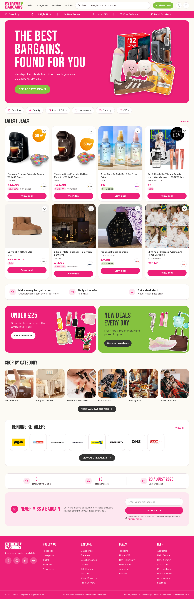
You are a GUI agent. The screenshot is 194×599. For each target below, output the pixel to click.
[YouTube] (33, 560)
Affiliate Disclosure (181, 595)
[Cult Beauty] (116, 442)
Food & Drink (59, 110)
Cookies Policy (145, 595)
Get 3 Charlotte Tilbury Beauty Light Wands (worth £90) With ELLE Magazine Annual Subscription (164, 176)
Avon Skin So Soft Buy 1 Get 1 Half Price (119, 175)
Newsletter (49, 569)
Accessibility (163, 578)
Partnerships (164, 569)
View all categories (95, 409)
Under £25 (101, 14)
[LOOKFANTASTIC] (77, 442)
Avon (103, 180)
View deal (27, 196)
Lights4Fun (59, 258)
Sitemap (161, 582)
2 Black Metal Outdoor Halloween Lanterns (73, 253)
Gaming (107, 110)
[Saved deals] (186, 5)
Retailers (56, 5)
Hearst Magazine (154, 180)
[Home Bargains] (137, 261)
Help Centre (163, 555)
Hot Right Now (43, 14)
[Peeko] (18, 442)
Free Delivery (130, 14)
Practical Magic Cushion (114, 252)
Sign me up (154, 510)
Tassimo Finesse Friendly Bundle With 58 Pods (25, 175)
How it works (164, 560)
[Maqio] (156, 442)
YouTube (47, 564)
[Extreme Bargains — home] (14, 5)
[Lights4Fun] (90, 264)
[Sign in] (179, 5)
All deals (123, 569)
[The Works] (97, 442)
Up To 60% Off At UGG (19, 252)
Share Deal (165, 5)
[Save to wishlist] (44, 130)
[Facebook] (8, 560)
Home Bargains (107, 255)
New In (85, 573)
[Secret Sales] (57, 442)
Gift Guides (87, 569)
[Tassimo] (43, 186)
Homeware (85, 110)
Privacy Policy (135, 519)
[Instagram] (16, 560)
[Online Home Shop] (136, 442)
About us (162, 550)
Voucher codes (89, 560)
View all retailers (95, 457)
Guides (69, 5)
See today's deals (32, 89)
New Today (73, 14)
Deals (29, 5)
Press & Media (164, 573)
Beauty (36, 110)
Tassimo (11, 180)
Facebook (48, 550)
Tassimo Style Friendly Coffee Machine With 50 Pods (71, 175)
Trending (13, 14)
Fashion (16, 110)
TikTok (46, 560)
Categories (42, 5)
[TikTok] (25, 560)
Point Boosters (162, 14)
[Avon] (137, 186)
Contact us (163, 564)
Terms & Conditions (162, 595)
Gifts (126, 110)
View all (184, 121)
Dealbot (123, 573)
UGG (9, 255)
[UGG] (43, 261)
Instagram (48, 555)
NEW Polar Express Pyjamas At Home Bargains (164, 253)
